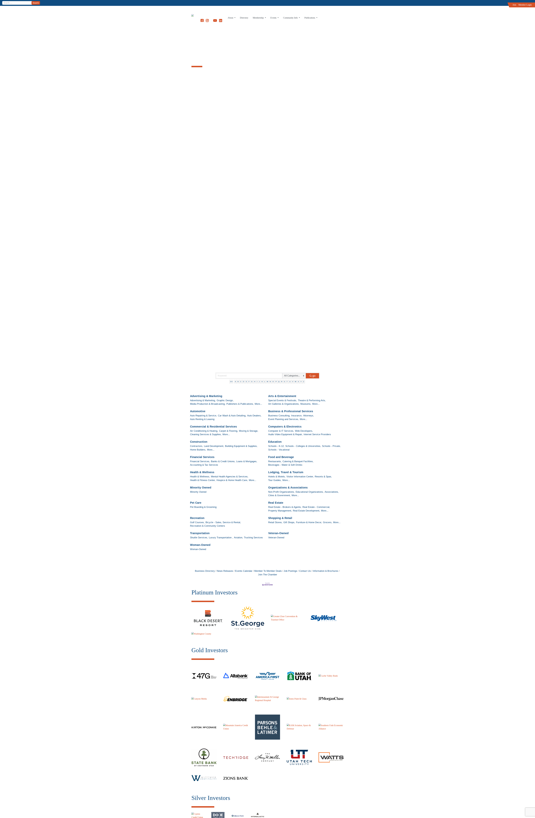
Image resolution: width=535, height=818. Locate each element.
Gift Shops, (289, 522)
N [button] (270, 381)
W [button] (295, 381)
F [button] (249, 381)
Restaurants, (275, 461)
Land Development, (214, 446)
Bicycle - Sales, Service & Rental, (223, 522)
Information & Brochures (325, 571)
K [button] (262, 381)
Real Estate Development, (306, 510)
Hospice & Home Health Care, (232, 480)
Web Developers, (304, 431)
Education (275, 441)
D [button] (243, 381)
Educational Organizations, (310, 492)
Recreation (197, 518)
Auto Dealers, (254, 415)
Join (514, 5)
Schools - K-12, (276, 446)
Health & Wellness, (200, 476)
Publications (310, 18)
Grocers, (327, 522)
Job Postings (290, 571)
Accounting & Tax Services (204, 465)
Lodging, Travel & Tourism (285, 472)
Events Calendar (243, 571)
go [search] (313, 375)
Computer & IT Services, (281, 431)
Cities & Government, (279, 495)
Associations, (332, 492)
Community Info (290, 18)
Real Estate (275, 502)
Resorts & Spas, (323, 476)
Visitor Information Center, (300, 476)
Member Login (525, 5)
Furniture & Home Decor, (309, 522)
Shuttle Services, (199, 537)
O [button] (273, 381)
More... (258, 404)
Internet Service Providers (317, 434)
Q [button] (278, 381)
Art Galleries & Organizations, (283, 404)
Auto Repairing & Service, (203, 415)
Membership (258, 18)
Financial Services (202, 457)
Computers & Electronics (284, 426)
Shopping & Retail (280, 518)
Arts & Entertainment (282, 396)
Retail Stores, (275, 522)
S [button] (284, 381)
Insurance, (296, 415)
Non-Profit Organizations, (281, 492)
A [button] (235, 381)
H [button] (254, 381)
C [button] (240, 381)
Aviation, (238, 537)
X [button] (298, 381)
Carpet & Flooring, (228, 431)
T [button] (287, 381)
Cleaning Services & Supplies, (206, 434)
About (231, 18)
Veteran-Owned (278, 533)
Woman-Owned (200, 544)
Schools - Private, (331, 446)
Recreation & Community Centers (207, 526)
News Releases (225, 571)
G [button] (251, 381)
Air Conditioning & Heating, (204, 431)
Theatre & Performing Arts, (312, 400)
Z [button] (303, 381)
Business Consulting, (279, 415)
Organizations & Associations (288, 487)
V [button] (292, 381)
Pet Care (195, 502)
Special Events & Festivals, (282, 400)
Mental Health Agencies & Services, (229, 476)
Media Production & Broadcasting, (207, 404)
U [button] (289, 381)
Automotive (197, 411)
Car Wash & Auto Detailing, (232, 415)
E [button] (246, 381)
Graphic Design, (225, 400)
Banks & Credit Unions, (223, 461)
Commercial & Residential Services (213, 426)
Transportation (200, 533)
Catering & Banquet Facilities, (298, 461)
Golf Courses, (197, 522)
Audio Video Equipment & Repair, (285, 434)
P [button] (276, 381)
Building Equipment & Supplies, (241, 446)
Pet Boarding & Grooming (203, 507)
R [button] (281, 381)
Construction (198, 441)
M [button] (267, 381)
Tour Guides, (274, 480)
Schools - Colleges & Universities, (303, 446)
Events (273, 18)
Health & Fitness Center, (203, 480)
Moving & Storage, (248, 431)
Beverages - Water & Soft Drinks (285, 465)
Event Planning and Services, (283, 419)
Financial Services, (200, 461)
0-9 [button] (231, 381)
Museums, (305, 404)
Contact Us (305, 571)
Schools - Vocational (279, 449)
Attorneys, (308, 415)
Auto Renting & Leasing (202, 419)
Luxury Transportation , (221, 537)
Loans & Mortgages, (246, 461)
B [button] (238, 381)
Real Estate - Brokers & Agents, (284, 507)
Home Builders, (198, 449)
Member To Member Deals (268, 571)
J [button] (259, 381)
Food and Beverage (281, 457)
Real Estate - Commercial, (316, 507)
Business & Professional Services (290, 411)
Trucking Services (253, 537)
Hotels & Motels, (276, 476)
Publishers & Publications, (240, 404)
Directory (244, 18)
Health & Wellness (202, 472)
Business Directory (205, 571)
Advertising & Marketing (206, 396)
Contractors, (196, 446)
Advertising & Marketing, (203, 400)
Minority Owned (200, 487)
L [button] (264, 381)
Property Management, (280, 510)
